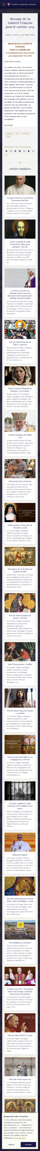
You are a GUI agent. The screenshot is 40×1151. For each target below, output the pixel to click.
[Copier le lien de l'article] (6, 155)
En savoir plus (19, 1138)
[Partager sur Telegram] (29, 151)
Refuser (11, 1145)
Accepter (28, 1145)
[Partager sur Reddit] (15, 151)
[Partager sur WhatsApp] (24, 151)
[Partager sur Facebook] (6, 151)
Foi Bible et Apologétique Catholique (23, 4)
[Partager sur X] (11, 151)
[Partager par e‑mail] (33, 151)
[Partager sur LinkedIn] (20, 151)
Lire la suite (8, 125)
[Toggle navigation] (3, 4)
